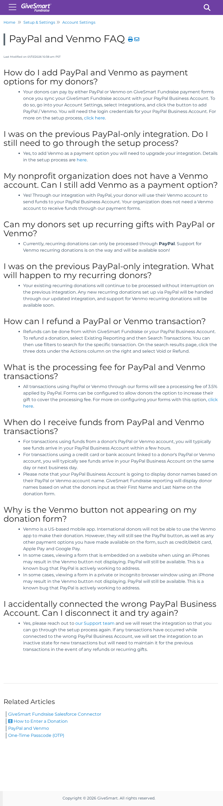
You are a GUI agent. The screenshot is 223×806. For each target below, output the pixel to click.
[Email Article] (137, 39)
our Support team (94, 623)
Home (9, 22)
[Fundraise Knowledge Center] (35, 5)
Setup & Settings (39, 22)
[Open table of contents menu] (13, 6)
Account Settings (78, 22)
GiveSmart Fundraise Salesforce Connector (54, 714)
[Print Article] (131, 39)
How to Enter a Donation (40, 721)
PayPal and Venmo (28, 728)
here (82, 159)
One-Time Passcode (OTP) (36, 735)
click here (94, 118)
